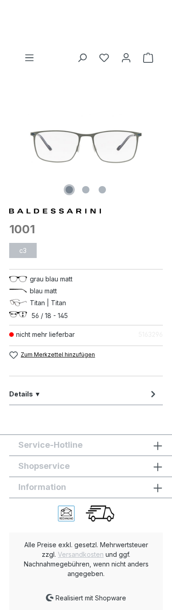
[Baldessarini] (86, 210)
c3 (23, 250)
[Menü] (29, 58)
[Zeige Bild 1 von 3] (69, 189)
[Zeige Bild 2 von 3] (85, 189)
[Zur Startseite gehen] (86, 26)
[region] (86, 146)
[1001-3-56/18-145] (86, 146)
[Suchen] (82, 58)
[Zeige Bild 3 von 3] (102, 189)
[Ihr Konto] (126, 58)
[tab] (83, 393)
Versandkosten (81, 554)
